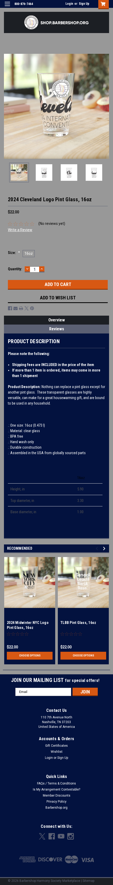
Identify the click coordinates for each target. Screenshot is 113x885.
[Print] (21, 308)
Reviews (56, 328)
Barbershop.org (56, 807)
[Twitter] (26, 308)
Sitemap (88, 881)
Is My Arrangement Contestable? (56, 789)
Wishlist (57, 752)
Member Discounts (56, 795)
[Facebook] (10, 308)
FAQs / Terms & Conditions (56, 783)
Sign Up (84, 4)
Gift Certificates (56, 746)
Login (69, 4)
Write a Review (20, 230)
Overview (56, 319)
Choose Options (29, 655)
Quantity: (15, 269)
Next (105, 106)
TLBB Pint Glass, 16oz (78, 623)
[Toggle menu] (7, 7)
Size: (14, 253)
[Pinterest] (32, 308)
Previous (8, 106)
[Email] (15, 308)
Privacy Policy (56, 801)
